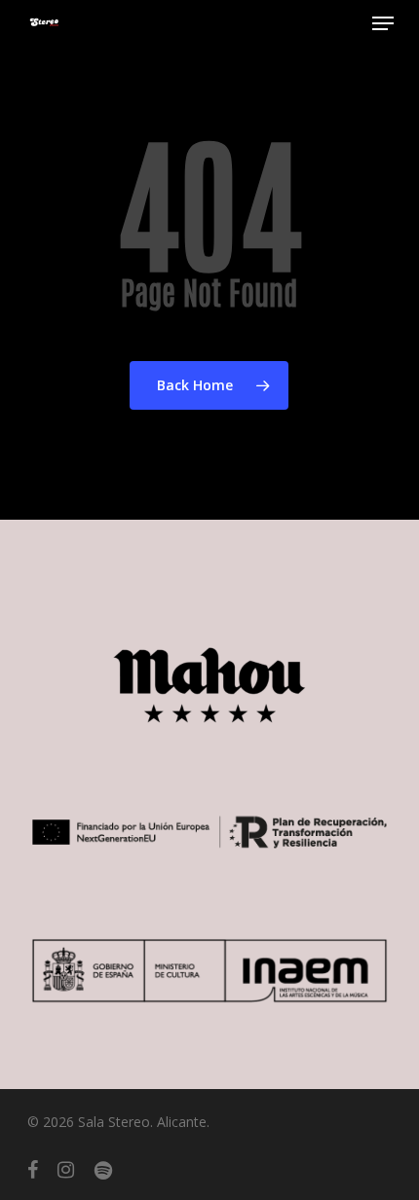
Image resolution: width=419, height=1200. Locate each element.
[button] (383, 23)
